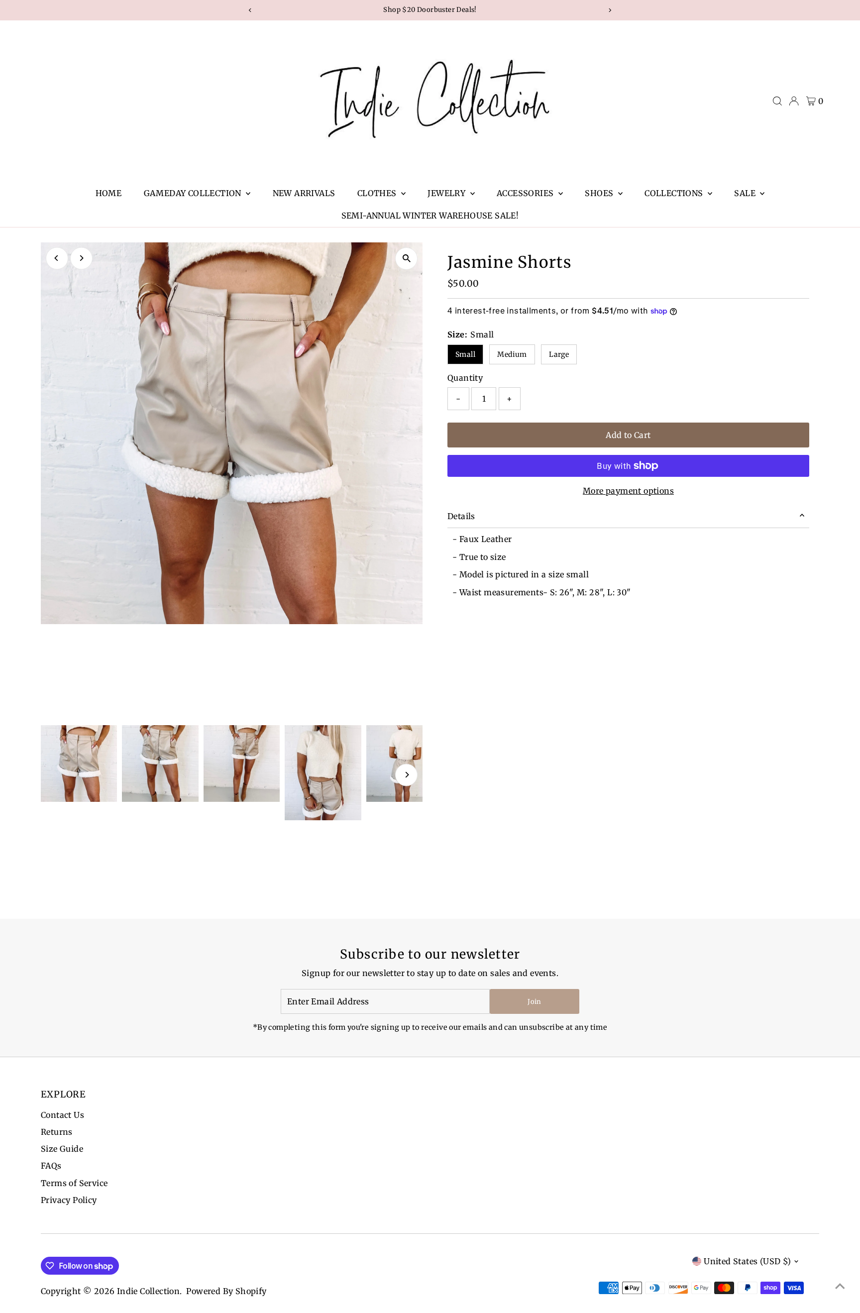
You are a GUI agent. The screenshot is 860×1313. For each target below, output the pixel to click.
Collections (675, 193)
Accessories (526, 193)
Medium (512, 354)
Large (559, 354)
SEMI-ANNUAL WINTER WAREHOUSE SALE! (430, 215)
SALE (745, 193)
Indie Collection (148, 1291)
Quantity (465, 378)
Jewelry (447, 193)
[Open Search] (777, 101)
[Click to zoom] (406, 258)
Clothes (378, 193)
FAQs (51, 1166)
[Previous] (57, 258)
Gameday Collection (194, 193)
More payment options (628, 491)
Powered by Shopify (226, 1291)
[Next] (81, 258)
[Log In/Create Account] (793, 101)
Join (534, 1001)
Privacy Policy (69, 1200)
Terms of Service (74, 1183)
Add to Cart (628, 435)
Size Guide (62, 1149)
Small (465, 354)
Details (461, 516)
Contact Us (62, 1115)
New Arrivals (304, 193)
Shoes (600, 193)
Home (109, 193)
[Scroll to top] (840, 1286)
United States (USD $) (747, 1261)
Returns (57, 1132)
